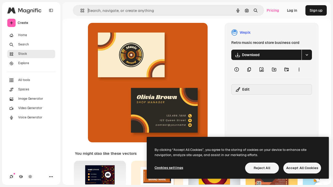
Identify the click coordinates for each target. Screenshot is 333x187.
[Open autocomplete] (80, 10)
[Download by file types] (307, 55)
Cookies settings (169, 167)
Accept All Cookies (302, 168)
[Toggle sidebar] (51, 10)
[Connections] (11, 176)
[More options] (299, 69)
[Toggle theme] (30, 176)
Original (121, 32)
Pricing (273, 10)
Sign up (316, 10)
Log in (292, 10)
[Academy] (21, 176)
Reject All (262, 168)
